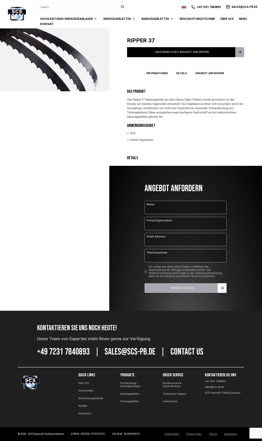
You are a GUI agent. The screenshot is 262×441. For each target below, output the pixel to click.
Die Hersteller (85, 390)
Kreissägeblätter (117, 19)
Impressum (84, 413)
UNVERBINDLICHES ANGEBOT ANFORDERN (182, 52)
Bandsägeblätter (155, 19)
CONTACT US (186, 351)
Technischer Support (174, 393)
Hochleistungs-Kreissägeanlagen (66, 19)
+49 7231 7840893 (63, 351)
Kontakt (47, 24)
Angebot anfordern (209, 73)
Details (181, 73)
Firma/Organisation (160, 220)
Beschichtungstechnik (197, 19)
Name (151, 204)
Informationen (157, 73)
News (243, 19)
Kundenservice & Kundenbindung (172, 385)
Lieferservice (170, 401)
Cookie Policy (172, 434)
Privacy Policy (194, 434)
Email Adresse (157, 236)
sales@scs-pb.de (130, 351)
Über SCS (227, 19)
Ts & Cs (213, 434)
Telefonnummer (158, 252)
